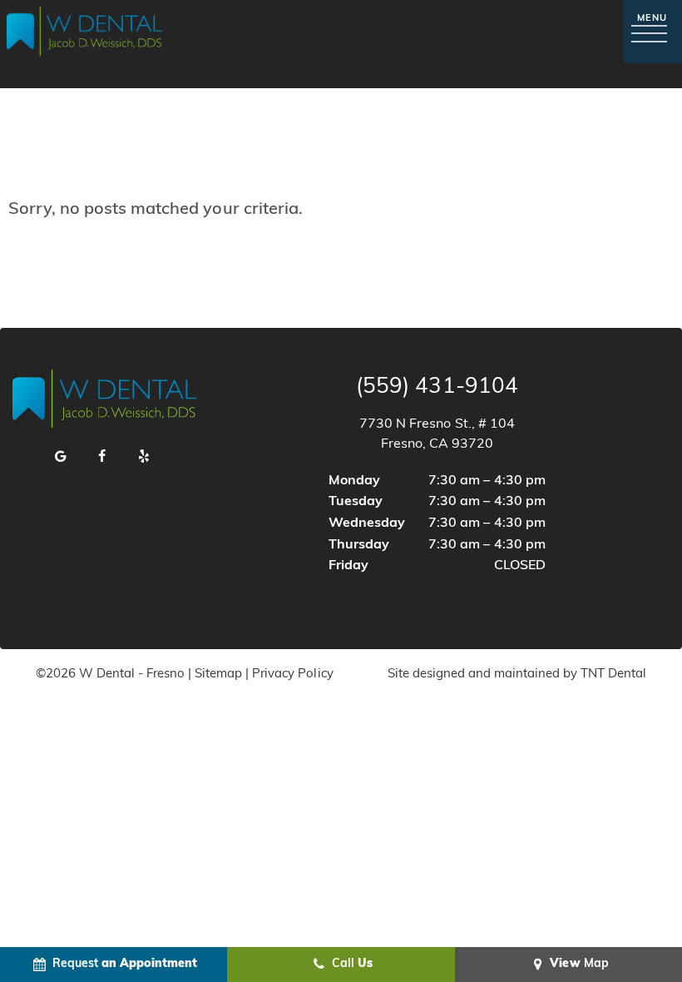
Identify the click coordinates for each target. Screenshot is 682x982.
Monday (354, 481)
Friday (348, 566)
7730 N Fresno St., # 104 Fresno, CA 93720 (436, 434)
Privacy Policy (292, 674)
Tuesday (356, 501)
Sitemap (218, 674)
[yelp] (144, 457)
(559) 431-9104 (436, 388)
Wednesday (367, 523)
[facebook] (102, 457)
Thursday (359, 545)
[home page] (85, 31)
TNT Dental (613, 674)
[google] (60, 457)
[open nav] (652, 31)
